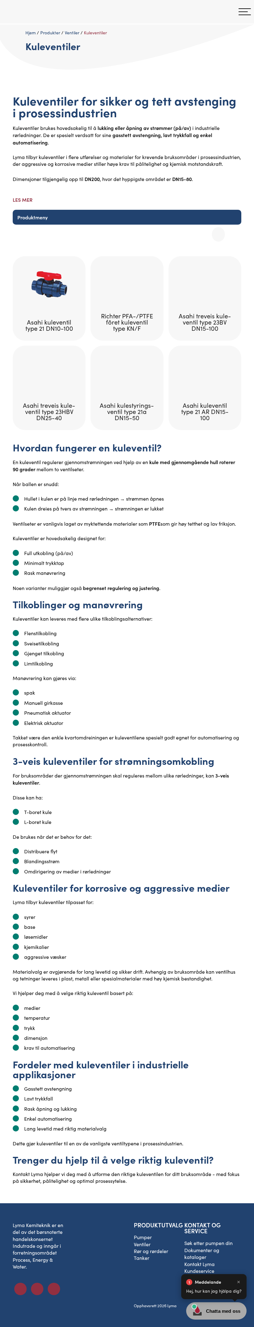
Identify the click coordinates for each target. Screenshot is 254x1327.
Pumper (143, 1237)
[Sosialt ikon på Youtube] (54, 1289)
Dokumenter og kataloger (201, 1253)
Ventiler (72, 33)
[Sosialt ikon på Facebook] (20, 1289)
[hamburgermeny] (245, 11)
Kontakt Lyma (28, 1174)
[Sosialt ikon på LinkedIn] (37, 1289)
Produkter (50, 33)
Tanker (141, 1258)
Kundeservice (199, 1271)
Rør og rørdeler (151, 1251)
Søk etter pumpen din (208, 1243)
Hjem (30, 33)
